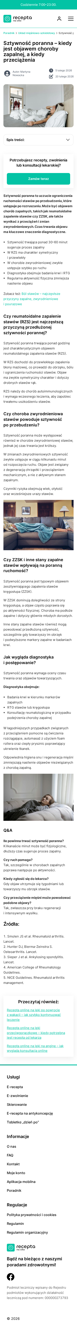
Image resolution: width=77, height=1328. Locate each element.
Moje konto (16, 1173)
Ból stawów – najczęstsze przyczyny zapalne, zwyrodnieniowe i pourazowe (31, 299)
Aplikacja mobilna (21, 1181)
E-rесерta (15, 1087)
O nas (11, 1146)
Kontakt (13, 1164)
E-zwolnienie (17, 1096)
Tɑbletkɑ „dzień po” (23, 1122)
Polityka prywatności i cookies (31, 1215)
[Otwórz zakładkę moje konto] (59, 19)
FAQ (10, 1155)
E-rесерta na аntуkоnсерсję (30, 1113)
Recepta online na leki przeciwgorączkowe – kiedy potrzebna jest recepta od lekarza (36, 1033)
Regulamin (15, 1223)
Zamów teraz (38, 179)
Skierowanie (17, 1104)
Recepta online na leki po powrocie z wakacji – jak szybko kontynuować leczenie (34, 1015)
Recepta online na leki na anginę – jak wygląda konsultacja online (35, 1048)
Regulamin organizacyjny (27, 1232)
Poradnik (14, 1190)
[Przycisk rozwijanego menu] (71, 19)
